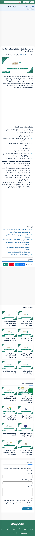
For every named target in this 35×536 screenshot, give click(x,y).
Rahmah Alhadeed (24, 55)
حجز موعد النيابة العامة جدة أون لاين (20, 232)
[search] (20, 2)
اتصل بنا (26, 529)
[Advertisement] (17, 29)
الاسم (30, 473)
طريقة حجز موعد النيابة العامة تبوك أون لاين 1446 (16, 229)
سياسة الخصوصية (16, 529)
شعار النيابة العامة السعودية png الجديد (19, 252)
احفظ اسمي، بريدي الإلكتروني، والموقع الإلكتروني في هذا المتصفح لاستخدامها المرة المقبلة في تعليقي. (18, 502)
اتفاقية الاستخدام (5, 529)
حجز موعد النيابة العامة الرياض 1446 (20, 254)
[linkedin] (20, 533)
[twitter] (13, 533)
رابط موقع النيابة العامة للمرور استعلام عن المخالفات (18, 248)
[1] (17, 132)
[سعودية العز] (28, 2)
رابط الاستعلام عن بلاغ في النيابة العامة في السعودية (18, 236)
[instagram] (16, 533)
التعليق (29, 486)
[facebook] (10, 533)
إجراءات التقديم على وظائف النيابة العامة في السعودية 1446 (17, 243)
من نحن (32, 529)
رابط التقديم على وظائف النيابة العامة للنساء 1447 (16, 239)
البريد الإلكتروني (27, 480)
